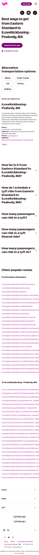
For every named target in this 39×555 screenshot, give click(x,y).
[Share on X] (22, 12)
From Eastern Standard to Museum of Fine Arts (19, 317)
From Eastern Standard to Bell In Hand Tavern (18, 284)
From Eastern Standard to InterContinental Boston (20, 332)
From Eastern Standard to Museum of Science (18, 321)
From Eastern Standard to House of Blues (17, 346)
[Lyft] (5, 4)
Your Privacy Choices (11, 544)
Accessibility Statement (25, 541)
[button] (35, 3)
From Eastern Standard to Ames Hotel (15, 313)
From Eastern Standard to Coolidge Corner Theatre (20, 299)
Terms (6, 541)
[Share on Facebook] (28, 12)
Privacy (12, 541)
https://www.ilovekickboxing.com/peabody (18, 140)
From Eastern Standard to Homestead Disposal (19, 324)
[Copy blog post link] (35, 12)
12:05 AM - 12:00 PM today (12, 129)
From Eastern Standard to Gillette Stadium (17, 306)
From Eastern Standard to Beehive (14, 291)
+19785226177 (13, 136)
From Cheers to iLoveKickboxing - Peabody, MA (19, 408)
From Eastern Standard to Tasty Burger (16, 288)
